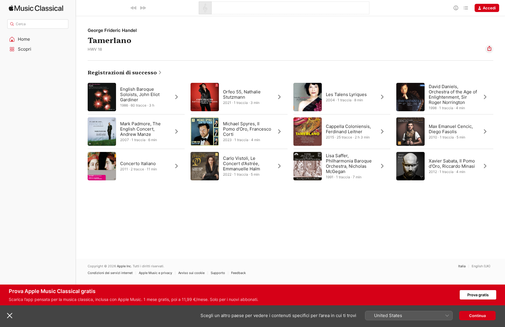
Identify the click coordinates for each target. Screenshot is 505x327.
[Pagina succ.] (499, 131)
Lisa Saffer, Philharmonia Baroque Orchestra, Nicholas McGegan (349, 163)
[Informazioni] (456, 8)
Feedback (238, 273)
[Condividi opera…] (489, 49)
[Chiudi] (9, 315)
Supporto (218, 273)
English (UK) (481, 266)
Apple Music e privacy (155, 273)
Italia (462, 266)
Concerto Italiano (138, 163)
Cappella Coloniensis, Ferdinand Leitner (348, 129)
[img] (36, 8)
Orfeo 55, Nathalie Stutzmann (242, 94)
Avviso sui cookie (191, 273)
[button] (38, 39)
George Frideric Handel (112, 30)
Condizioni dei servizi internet (110, 273)
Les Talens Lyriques (346, 94)
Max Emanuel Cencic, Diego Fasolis (451, 129)
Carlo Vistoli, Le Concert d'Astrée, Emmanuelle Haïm (241, 163)
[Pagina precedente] (82, 131)
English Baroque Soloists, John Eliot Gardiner (140, 94)
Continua (477, 315)
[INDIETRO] (133, 8)
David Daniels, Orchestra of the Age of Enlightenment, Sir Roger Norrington (453, 94)
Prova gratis (478, 294)
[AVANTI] (143, 8)
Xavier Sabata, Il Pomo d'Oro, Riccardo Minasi (452, 163)
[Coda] (466, 8)
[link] (125, 72)
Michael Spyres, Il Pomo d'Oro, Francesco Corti (247, 129)
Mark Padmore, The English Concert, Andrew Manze (140, 129)
